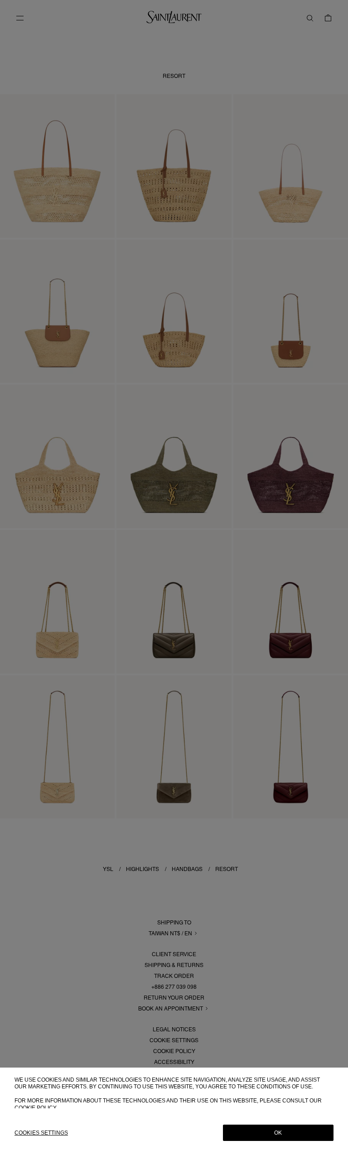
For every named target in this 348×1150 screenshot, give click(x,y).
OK (278, 1133)
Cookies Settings (41, 1133)
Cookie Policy (35, 1108)
